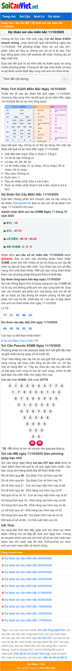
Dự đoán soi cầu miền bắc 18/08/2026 (28, 613)
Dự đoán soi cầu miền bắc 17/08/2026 (28, 620)
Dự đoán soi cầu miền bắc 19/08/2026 (28, 606)
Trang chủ (9, 16)
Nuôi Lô (39, 16)
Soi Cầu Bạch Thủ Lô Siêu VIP (20, 340)
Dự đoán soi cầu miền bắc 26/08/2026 (28, 558)
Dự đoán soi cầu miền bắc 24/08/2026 (28, 572)
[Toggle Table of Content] (63, 79)
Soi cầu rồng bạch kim (51, 630)
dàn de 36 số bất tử (55, 657)
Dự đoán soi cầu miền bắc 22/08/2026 (28, 586)
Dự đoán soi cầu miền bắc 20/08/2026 (28, 600)
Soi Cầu (25, 16)
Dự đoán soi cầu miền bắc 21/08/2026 (28, 593)
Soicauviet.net (22, 203)
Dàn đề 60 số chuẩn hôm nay (32, 653)
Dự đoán (54, 16)
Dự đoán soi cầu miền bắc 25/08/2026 (28, 565)
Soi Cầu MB (22, 23)
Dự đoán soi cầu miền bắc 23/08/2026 (28, 579)
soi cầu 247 (45, 638)
